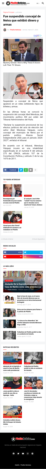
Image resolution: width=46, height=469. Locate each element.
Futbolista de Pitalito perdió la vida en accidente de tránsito (29, 333)
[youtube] (23, 453)
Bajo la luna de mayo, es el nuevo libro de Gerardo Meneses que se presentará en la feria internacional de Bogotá (29, 299)
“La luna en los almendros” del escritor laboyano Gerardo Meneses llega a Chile (29, 323)
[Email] (30, 170)
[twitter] (18, 453)
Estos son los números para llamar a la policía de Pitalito (29, 310)
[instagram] (28, 453)
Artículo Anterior (7, 239)
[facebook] (13, 453)
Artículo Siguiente (38, 239)
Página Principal (8, 12)
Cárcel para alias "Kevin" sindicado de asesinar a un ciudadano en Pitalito (12, 228)
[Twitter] (21, 170)
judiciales (19, 12)
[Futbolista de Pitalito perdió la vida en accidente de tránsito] (9, 335)
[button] (3, 3)
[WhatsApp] (26, 170)
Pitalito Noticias (26, 465)
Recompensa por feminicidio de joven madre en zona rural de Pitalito (12, 201)
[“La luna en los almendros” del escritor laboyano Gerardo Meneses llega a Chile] (9, 324)
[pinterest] (32, 453)
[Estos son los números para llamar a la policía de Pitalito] (9, 312)
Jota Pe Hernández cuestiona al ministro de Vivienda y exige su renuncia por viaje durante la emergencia (33, 395)
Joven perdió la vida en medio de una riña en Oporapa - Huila (11, 393)
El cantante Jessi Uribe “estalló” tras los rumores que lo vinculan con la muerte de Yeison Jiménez (33, 202)
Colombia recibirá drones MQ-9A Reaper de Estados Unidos (12, 422)
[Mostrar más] (35, 170)
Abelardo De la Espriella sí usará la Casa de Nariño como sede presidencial (12, 368)
